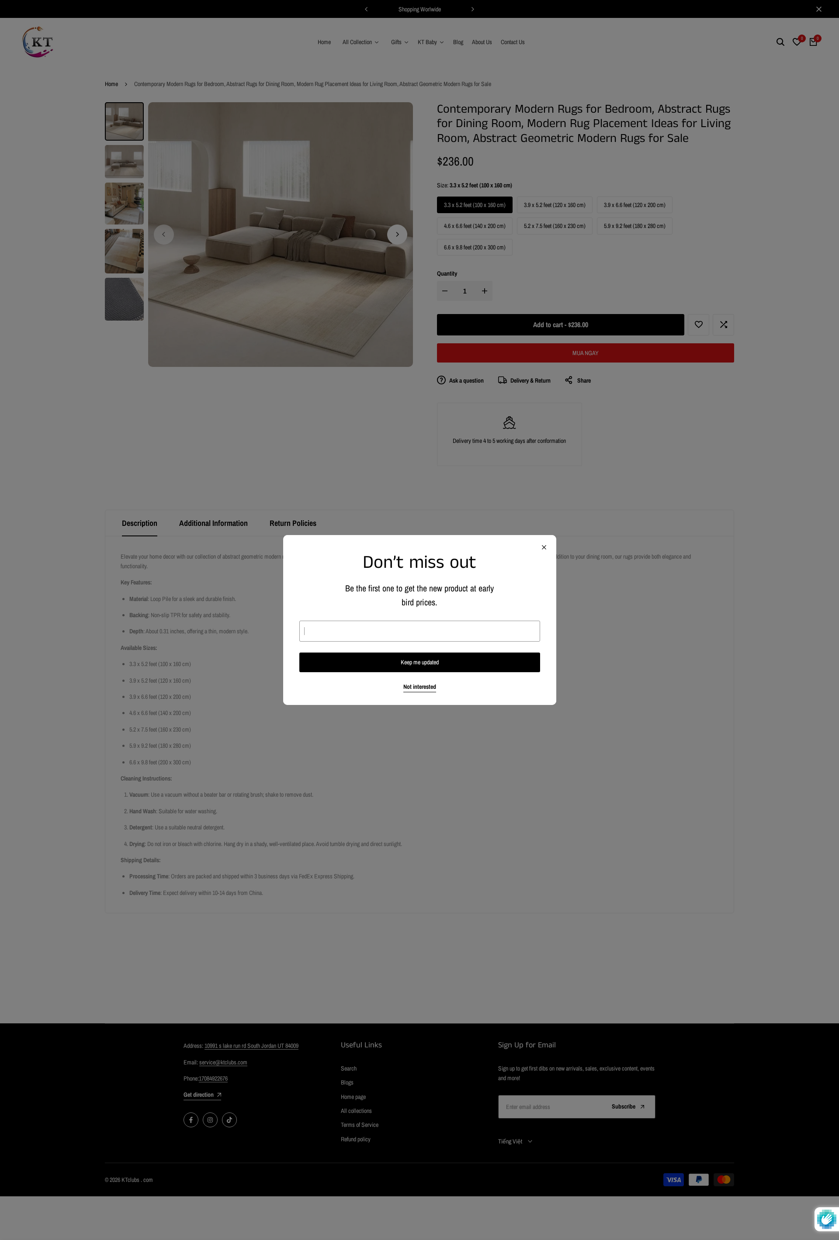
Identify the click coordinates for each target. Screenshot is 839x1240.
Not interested (419, 687)
